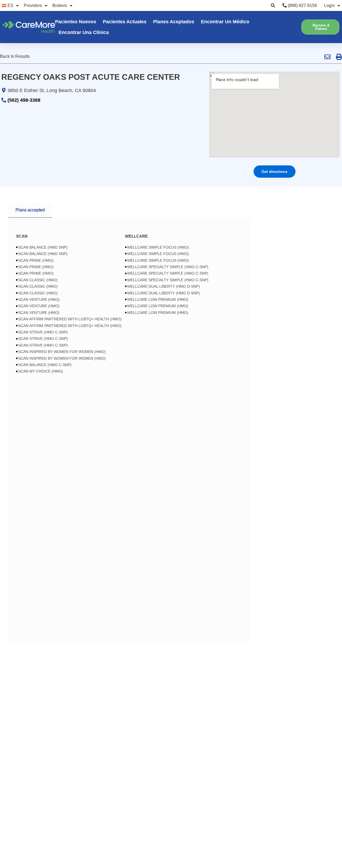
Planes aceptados (173, 21)
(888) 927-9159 (302, 5)
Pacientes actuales (124, 21)
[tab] (30, 210)
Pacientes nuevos (75, 21)
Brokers (59, 5)
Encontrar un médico (225, 21)
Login (329, 5)
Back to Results (15, 56)
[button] (273, 5)
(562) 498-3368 (23, 100)
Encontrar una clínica (84, 32)
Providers (33, 5)
